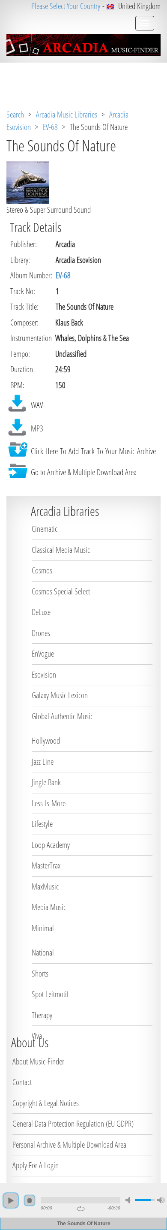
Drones (41, 633)
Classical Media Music (61, 549)
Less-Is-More (49, 803)
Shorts (40, 973)
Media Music (49, 907)
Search (15, 114)
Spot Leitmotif (50, 994)
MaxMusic (45, 886)
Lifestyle (42, 823)
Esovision (44, 674)
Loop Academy (51, 844)
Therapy (42, 1015)
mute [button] (129, 1200)
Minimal (43, 928)
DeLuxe (41, 612)
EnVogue (43, 653)
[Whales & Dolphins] (27, 181)
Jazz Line (43, 761)
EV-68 (50, 127)
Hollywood (46, 740)
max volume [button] (161, 1200)
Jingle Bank (46, 782)
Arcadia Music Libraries (66, 114)
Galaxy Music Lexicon (60, 695)
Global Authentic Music (62, 716)
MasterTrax (46, 865)
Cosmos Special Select (61, 591)
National (43, 952)
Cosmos (42, 570)
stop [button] (30, 1200)
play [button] (10, 1200)
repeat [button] (80, 1208)
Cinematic (44, 528)
